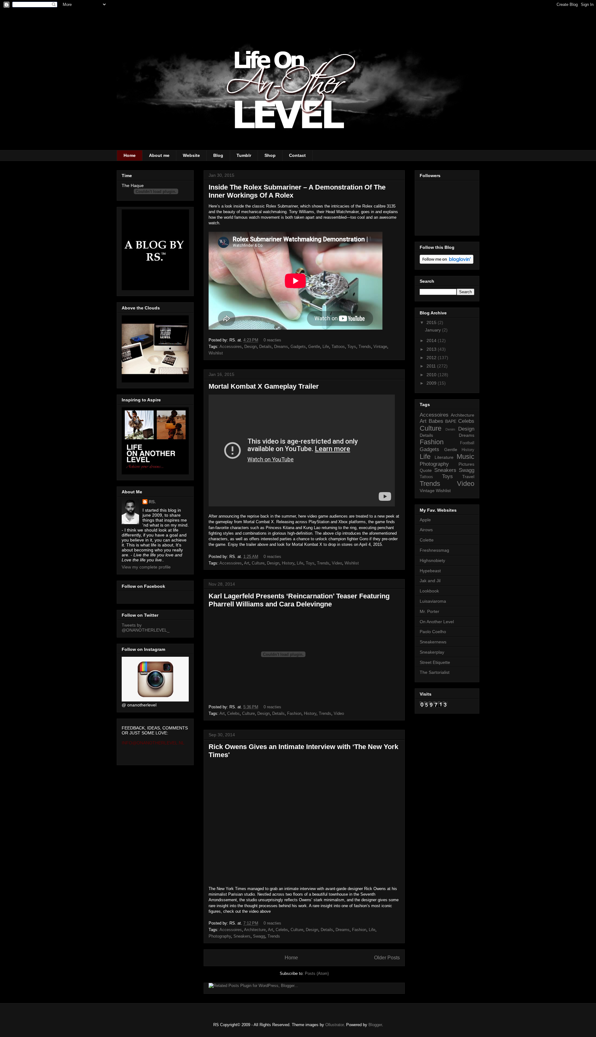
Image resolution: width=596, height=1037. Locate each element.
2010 (432, 374)
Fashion (294, 713)
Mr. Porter (429, 611)
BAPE (450, 421)
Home (130, 155)
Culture (258, 563)
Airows (426, 529)
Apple (425, 519)
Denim (450, 429)
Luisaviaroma (433, 601)
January (433, 329)
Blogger (375, 1024)
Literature (444, 457)
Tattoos (338, 346)
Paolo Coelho (433, 631)
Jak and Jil (430, 580)
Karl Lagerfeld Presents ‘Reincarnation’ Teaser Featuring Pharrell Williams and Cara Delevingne (299, 600)
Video (337, 563)
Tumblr (244, 155)
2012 (432, 357)
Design (250, 346)
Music (465, 456)
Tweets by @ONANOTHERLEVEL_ (145, 628)
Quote (426, 470)
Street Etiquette (435, 662)
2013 (432, 349)
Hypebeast (430, 570)
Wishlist (216, 353)
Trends (365, 346)
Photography (220, 936)
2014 (432, 340)
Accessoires (230, 346)
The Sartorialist (434, 672)
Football (467, 443)
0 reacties (272, 340)
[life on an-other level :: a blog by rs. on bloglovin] (446, 262)
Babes (436, 421)
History (288, 563)
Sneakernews (433, 641)
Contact (297, 155)
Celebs (233, 713)
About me (159, 155)
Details (265, 346)
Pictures (466, 464)
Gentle (314, 346)
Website (191, 155)
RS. (152, 501)
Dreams (281, 346)
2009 (432, 383)
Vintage (380, 346)
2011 (432, 365)
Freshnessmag (434, 550)
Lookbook (429, 590)
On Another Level (437, 621)
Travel (468, 476)
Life (326, 346)
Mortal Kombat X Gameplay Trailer (264, 386)
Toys (351, 346)
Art (246, 563)
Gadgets (298, 346)
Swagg (259, 936)
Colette (427, 539)
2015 (432, 322)
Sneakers (242, 936)
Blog (218, 155)
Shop (270, 155)
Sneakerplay (432, 652)
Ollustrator (334, 1024)
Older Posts (387, 957)
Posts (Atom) (317, 973)
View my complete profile (146, 566)
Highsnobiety (432, 560)
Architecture (255, 929)
